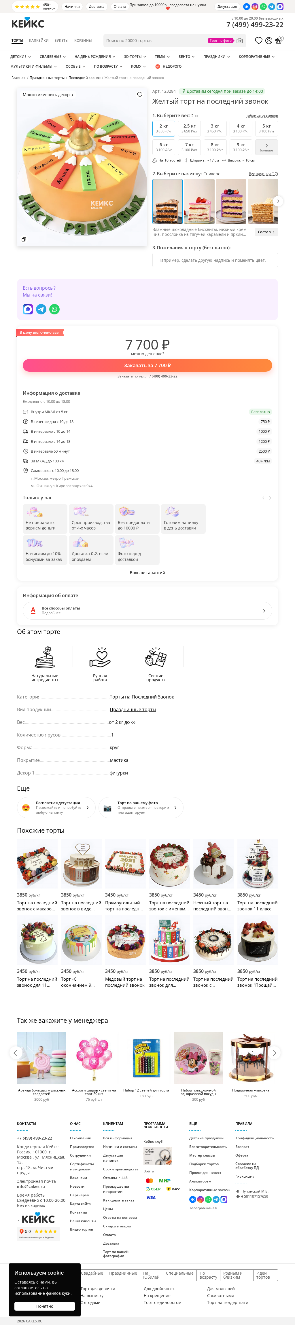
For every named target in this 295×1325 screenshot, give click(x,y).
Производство (82, 1146)
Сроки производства (121, 1169)
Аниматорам (200, 1181)
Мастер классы (202, 1155)
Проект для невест (205, 1172)
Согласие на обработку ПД (247, 1165)
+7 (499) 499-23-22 (162, 376)
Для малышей (221, 1289)
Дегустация (227, 6)
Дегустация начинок (113, 1158)
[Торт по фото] (225, 40)
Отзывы (115, 1177)
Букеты (61, 40)
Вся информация (118, 1138)
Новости (77, 1186)
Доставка (97, 6)
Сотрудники (80, 1155)
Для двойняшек (159, 1289)
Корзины (83, 40)
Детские (18, 56)
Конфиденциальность (254, 1138)
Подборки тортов (204, 1163)
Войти (148, 1171)
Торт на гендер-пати (227, 1303)
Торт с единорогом (162, 1303)
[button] (278, 201)
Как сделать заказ (118, 1200)
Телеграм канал (203, 1208)
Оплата (120, 6)
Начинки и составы (120, 1146)
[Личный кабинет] (268, 40)
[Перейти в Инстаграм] (254, 6)
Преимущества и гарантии (116, 1189)
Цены (108, 1208)
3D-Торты (133, 56)
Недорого (172, 66)
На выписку (91, 1296)
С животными (220, 1296)
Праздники (214, 56)
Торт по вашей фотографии (115, 1253)
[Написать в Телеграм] (271, 6)
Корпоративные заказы (209, 1189)
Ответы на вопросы (120, 1217)
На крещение (157, 1296)
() (254, 24)
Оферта (241, 1155)
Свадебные (50, 56)
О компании (80, 1138)
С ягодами (90, 1303)
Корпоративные (254, 56)
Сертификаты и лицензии (82, 1166)
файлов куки (58, 1293)
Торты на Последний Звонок (142, 697)
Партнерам (79, 1195)
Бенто (184, 56)
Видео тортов (81, 1229)
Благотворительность (208, 1146)
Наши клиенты (83, 1220)
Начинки (72, 6)
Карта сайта (80, 1203)
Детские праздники (206, 1138)
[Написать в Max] (280, 6)
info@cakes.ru (31, 1186)
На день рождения (93, 56)
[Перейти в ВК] (246, 6)
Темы (160, 56)
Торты (17, 40)
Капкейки (39, 40)
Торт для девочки (97, 1289)
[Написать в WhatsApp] (263, 6)
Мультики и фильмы (31, 66)
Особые (73, 66)
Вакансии (78, 1177)
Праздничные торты (133, 709)
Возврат (242, 1146)
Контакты (78, 1212)
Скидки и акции (117, 1226)
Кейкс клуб (152, 1151)
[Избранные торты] (258, 40)
